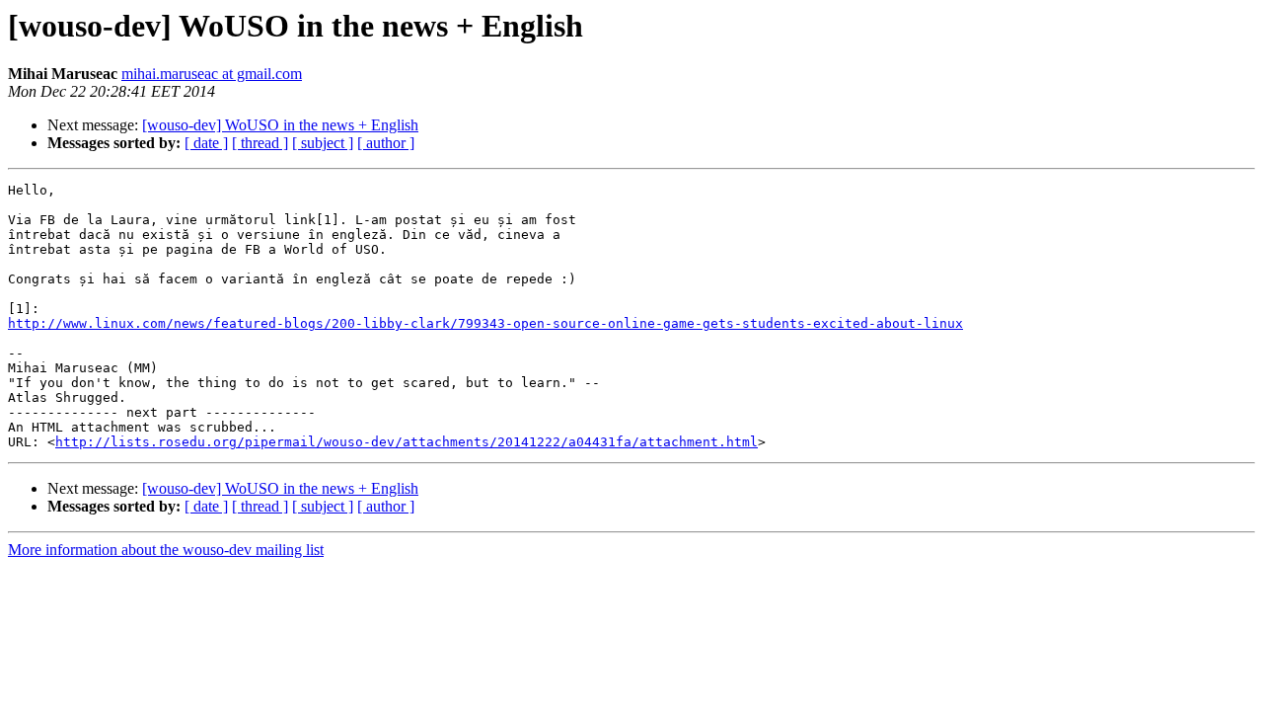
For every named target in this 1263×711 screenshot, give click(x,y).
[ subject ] (322, 142)
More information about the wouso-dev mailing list (166, 549)
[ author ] (385, 142)
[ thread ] (260, 142)
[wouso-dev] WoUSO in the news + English (280, 125)
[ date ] (206, 142)
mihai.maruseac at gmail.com (211, 73)
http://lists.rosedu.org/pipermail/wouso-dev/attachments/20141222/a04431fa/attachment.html (406, 441)
